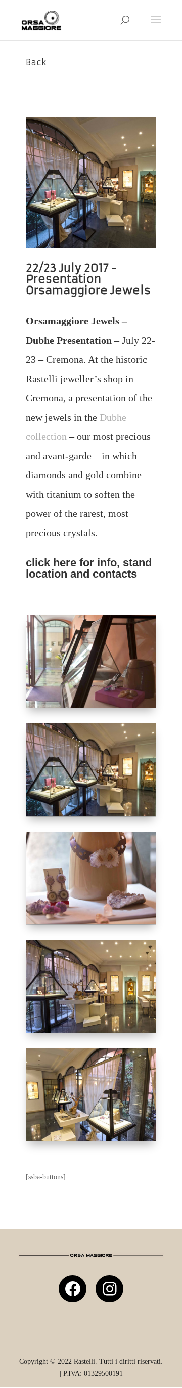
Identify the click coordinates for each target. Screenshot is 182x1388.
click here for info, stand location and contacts (89, 568)
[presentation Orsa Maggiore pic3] (91, 924)
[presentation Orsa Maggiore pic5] (91, 1141)
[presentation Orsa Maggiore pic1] (91, 816)
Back (36, 62)
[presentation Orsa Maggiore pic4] (91, 1032)
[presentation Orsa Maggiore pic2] (91, 707)
